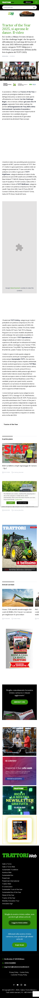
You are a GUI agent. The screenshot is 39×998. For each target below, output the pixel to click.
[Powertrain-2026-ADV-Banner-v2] (19, 741)
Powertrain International (10, 881)
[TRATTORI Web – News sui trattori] (8, 2)
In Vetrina (15, 472)
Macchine (21, 510)
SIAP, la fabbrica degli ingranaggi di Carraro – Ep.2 (19, 467)
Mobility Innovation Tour (10, 901)
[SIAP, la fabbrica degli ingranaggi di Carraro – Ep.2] (19, 453)
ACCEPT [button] (11, 503)
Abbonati (28, 2)
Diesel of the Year (8, 895)
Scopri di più (19, 945)
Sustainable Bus (7, 875)
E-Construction (7, 887)
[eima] (19, 84)
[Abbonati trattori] (19, 830)
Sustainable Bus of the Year (11, 892)
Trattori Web (6, 884)
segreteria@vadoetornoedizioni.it (16, 967)
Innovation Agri (7, 904)
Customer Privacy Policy (19, 975)
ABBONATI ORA (19, 702)
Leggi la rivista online (19, 923)
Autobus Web (6, 872)
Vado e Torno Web (8, 867)
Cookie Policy (24, 972)
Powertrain (6, 878)
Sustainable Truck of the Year (12, 889)
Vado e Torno (7, 864)
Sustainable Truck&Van (10, 870)
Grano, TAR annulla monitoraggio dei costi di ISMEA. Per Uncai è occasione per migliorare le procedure (17, 612)
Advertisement (15, 288)
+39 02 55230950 (10, 963)
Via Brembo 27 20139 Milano (14, 959)
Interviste (21, 472)
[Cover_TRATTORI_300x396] (19, 548)
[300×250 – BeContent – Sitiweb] (19, 771)
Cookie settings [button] (22, 503)
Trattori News (16, 618)
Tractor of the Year (11, 424)
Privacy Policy (13, 972)
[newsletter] (19, 800)
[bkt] (19, 13)
